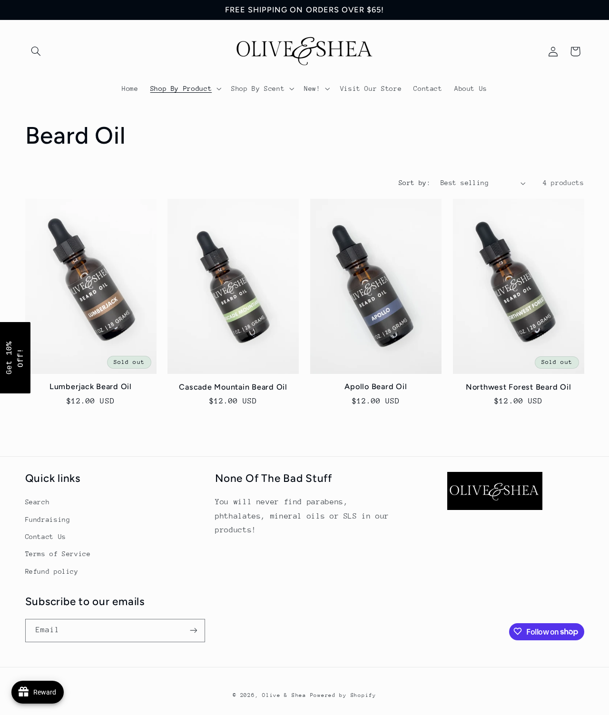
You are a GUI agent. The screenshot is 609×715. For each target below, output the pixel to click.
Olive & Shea (284, 695)
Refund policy (52, 571)
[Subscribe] (193, 630)
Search (37, 502)
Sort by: (415, 182)
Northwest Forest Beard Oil (518, 387)
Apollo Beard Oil (375, 386)
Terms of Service (58, 554)
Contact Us (45, 536)
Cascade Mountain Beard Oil (233, 387)
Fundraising (47, 519)
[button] (36, 51)
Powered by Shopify (343, 695)
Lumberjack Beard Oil (90, 386)
